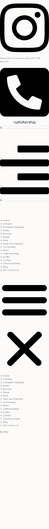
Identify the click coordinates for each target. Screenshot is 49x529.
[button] (24, 324)
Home (6, 220)
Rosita (6, 230)
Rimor (6, 250)
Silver (5, 240)
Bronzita (7, 233)
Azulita (6, 257)
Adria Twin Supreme (13, 243)
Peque (6, 237)
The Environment (11, 263)
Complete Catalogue (13, 227)
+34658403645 (24, 122)
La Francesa (9, 247)
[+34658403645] (24, 119)
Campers (7, 223)
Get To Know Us (11, 270)
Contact (7, 260)
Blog (5, 266)
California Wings (11, 253)
